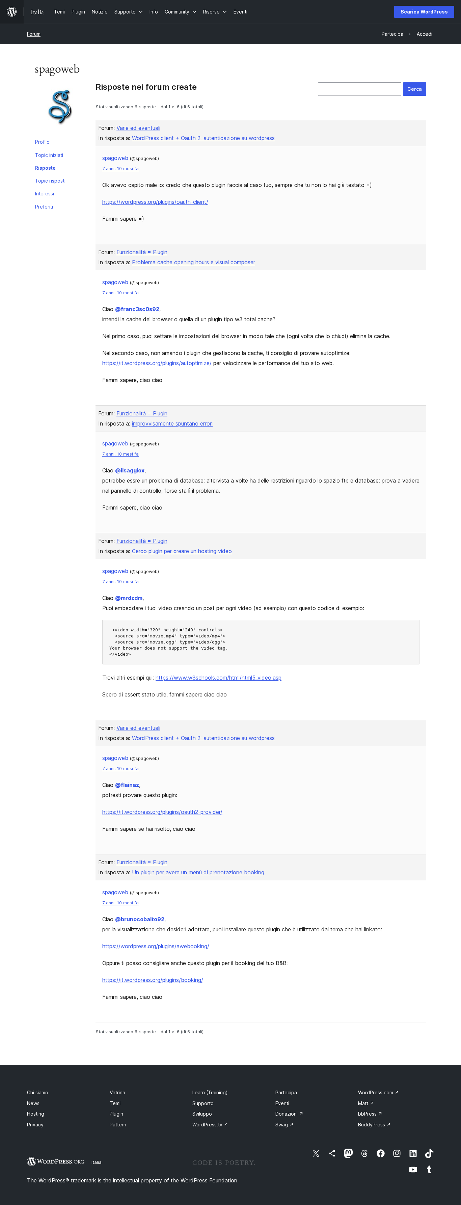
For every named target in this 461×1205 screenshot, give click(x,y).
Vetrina (117, 1092)
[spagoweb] (60, 109)
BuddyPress (374, 1124)
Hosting (35, 1114)
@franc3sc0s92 (137, 309)
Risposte (45, 168)
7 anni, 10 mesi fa (120, 168)
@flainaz (127, 785)
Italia (96, 1162)
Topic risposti (50, 181)
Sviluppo (202, 1114)
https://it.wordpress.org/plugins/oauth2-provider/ (162, 812)
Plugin (116, 1114)
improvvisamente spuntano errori (172, 423)
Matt (366, 1103)
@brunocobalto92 (139, 919)
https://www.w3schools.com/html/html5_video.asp (218, 677)
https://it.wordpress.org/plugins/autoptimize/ (157, 363)
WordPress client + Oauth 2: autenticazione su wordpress (203, 138)
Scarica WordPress (424, 12)
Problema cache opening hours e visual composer (193, 262)
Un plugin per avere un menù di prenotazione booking (198, 872)
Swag (284, 1124)
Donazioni (289, 1114)
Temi (115, 1103)
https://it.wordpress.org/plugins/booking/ (152, 980)
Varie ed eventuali (138, 128)
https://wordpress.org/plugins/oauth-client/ (155, 201)
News (33, 1103)
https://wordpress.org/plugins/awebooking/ (155, 946)
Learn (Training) (210, 1092)
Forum (33, 34)
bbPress (370, 1114)
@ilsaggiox (129, 470)
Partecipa (286, 1092)
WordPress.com (378, 1092)
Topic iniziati (49, 155)
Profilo (42, 142)
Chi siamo (37, 1092)
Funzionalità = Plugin (141, 252)
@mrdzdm (128, 598)
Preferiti (44, 207)
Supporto (203, 1103)
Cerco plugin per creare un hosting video (182, 551)
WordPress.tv (210, 1124)
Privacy (35, 1124)
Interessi (44, 193)
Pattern (118, 1124)
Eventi (282, 1103)
